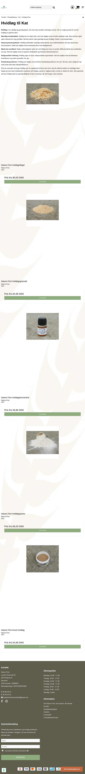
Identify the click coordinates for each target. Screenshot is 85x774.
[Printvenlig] (83, 17)
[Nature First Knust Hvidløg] (42, 584)
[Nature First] (14, 7)
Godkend (20, 757)
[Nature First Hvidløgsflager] (42, 119)
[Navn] (20, 740)
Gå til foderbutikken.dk (72, 769)
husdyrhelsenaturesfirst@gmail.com (15, 697)
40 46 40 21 (6, 694)
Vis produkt (42, 181)
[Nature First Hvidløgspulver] (42, 468)
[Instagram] (6, 701)
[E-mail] (20, 746)
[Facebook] (2, 701)
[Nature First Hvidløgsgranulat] (42, 235)
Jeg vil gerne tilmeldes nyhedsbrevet (22, 750)
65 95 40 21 (6, 692)
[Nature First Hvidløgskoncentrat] (42, 351)
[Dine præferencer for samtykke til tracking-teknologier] (4, 770)
